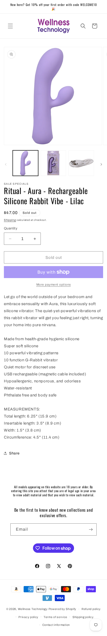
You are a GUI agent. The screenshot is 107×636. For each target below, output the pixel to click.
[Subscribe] (90, 529)
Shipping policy (83, 617)
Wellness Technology (33, 609)
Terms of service (55, 617)
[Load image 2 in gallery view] (53, 163)
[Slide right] (101, 164)
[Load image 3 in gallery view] (81, 163)
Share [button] (14, 453)
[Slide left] (5, 164)
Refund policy (91, 609)
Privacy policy (28, 617)
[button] (10, 26)
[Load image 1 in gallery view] (25, 163)
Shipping (10, 220)
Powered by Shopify (63, 609)
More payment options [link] (53, 284)
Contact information (56, 624)
